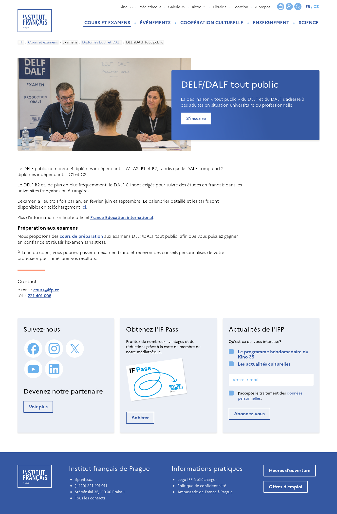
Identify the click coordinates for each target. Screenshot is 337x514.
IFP (21, 42)
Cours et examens (107, 22)
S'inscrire (196, 118)
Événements (155, 22)
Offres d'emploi (285, 486)
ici (83, 207)
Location (240, 7)
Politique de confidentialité (201, 486)
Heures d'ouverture (289, 470)
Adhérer (140, 417)
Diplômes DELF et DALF (101, 42)
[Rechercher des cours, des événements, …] (298, 6)
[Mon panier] (280, 6)
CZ (316, 6)
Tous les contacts (90, 498)
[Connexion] (289, 6)
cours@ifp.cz (46, 290)
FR (308, 6)
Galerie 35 (176, 7)
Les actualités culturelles (264, 364)
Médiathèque (150, 7)
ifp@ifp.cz (84, 479)
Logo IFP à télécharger (197, 479)
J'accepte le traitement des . (270, 396)
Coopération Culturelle (211, 22)
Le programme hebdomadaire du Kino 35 (273, 354)
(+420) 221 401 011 (91, 486)
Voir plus (38, 406)
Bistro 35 (199, 7)
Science (308, 22)
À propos (262, 7)
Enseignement (271, 22)
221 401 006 (39, 296)
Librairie (219, 7)
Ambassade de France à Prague (205, 492)
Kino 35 (126, 7)
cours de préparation (81, 236)
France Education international (121, 217)
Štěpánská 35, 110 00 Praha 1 (100, 492)
